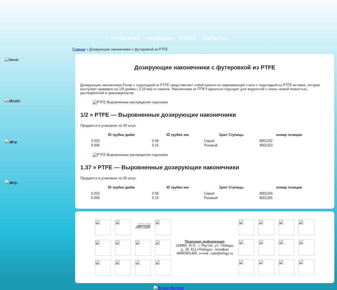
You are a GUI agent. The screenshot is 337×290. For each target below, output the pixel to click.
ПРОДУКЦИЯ (159, 38)
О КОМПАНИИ (125, 38)
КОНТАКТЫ (214, 38)
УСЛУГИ (187, 38)
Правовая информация (205, 241)
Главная (78, 49)
